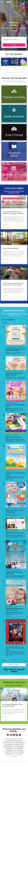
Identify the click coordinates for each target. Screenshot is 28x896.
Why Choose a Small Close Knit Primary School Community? (13, 284)
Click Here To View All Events (14, 670)
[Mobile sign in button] (26, 2)
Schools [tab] (12, 34)
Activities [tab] (19, 34)
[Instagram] (23, 7)
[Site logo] (9, 2)
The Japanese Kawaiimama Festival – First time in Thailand (13, 212)
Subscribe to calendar (13, 664)
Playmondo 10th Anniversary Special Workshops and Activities (15, 349)
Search (14, 44)
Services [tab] (5, 34)
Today (14, 660)
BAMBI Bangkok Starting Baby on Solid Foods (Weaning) (14, 609)
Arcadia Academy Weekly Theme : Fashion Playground (14, 374)
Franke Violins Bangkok (10, 248)
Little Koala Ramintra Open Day (14, 437)
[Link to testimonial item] (7, 734)
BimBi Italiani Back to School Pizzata (15, 533)
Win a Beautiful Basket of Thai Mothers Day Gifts (12, 705)
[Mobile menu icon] (2, 2)
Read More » (6, 224)
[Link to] (14, 94)
